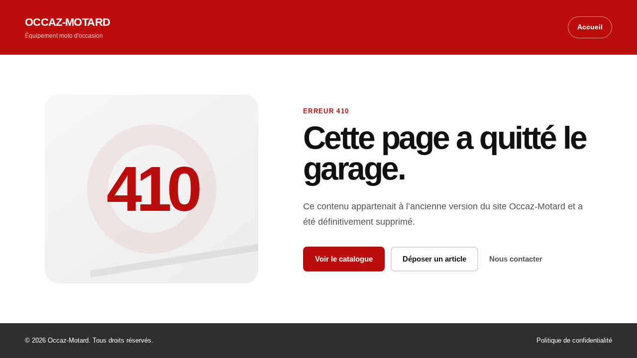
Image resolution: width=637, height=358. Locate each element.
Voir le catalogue (344, 259)
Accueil (590, 27)
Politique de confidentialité (574, 340)
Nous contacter (515, 259)
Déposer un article (434, 259)
